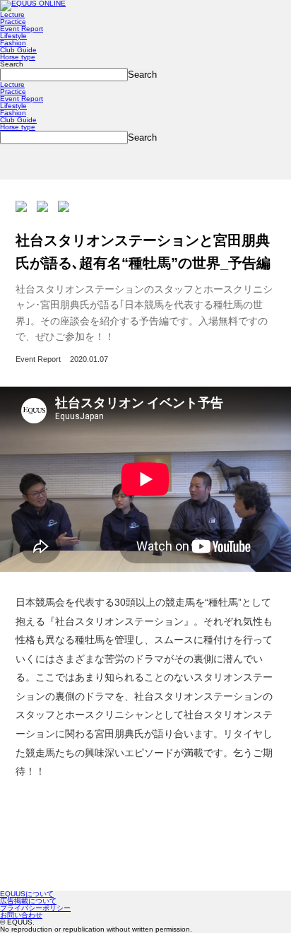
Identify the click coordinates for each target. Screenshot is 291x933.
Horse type (17, 57)
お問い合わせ (21, 915)
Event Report (21, 29)
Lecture (12, 14)
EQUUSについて (27, 894)
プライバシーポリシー (35, 908)
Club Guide (18, 50)
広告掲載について (28, 901)
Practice (13, 21)
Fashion (13, 43)
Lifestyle (13, 36)
